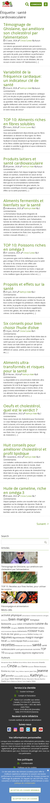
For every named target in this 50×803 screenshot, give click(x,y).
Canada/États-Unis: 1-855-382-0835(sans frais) (27, 705)
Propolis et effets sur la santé (23, 286)
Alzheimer (4, 620)
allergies (45, 615)
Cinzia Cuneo (26, 40)
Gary (17, 671)
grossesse (23, 634)
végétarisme (38, 652)
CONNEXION (36, 4)
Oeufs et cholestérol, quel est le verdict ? (22, 408)
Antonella (35, 662)
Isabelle (26, 671)
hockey (35, 634)
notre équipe (16, 641)
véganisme (26, 653)
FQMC (13, 671)
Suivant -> (43, 524)
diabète (21, 627)
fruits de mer (7, 634)
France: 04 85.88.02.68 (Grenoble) (27, 709)
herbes (30, 634)
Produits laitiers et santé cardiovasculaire (23, 161)
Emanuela (42, 667)
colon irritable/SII (25, 623)
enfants (41, 628)
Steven (19, 681)
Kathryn (36, 675)
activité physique (11, 615)
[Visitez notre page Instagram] (16, 730)
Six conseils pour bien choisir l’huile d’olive (22, 325)
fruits (41, 631)
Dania (24, 666)
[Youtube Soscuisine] (41, 730)
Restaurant (19, 646)
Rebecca (14, 681)
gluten (16, 634)
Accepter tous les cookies (25, 799)
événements (22, 631)
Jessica (16, 676)
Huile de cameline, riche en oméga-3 (24, 490)
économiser (31, 627)
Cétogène (14, 628)
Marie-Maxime (15, 679)
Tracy (24, 681)
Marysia (36, 679)
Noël (25, 641)
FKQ (9, 671)
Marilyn (24, 679)
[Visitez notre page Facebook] (9, 730)
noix (8, 641)
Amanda (42, 662)
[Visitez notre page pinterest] (22, 730)
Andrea (15, 662)
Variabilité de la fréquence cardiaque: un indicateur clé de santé (22, 78)
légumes (6, 637)
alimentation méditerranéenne (32, 615)
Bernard (4, 667)
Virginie (28, 681)
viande (18, 652)
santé (36, 644)
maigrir (29, 637)
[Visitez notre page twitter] (28, 730)
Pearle (3, 681)
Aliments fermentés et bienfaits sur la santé (23, 202)
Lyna (2, 679)
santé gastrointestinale (24, 649)
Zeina (33, 681)
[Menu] (46, 4)
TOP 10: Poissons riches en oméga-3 (24, 247)
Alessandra (4, 662)
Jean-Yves (33, 671)
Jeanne (42, 670)
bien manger (18, 619)
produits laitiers (33, 641)
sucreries (36, 649)
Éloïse (36, 666)
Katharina (26, 676)
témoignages (9, 653)
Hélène (21, 671)
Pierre (9, 681)
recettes (8, 644)
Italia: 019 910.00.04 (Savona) (26, 712)
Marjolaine (30, 679)
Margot (7, 679)
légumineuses (18, 637)
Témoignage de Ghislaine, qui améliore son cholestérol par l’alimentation (23, 31)
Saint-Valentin (27, 645)
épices (14, 631)
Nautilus (42, 679)
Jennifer (10, 675)
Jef (3, 675)
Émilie (4, 671)
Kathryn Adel (26, 88)
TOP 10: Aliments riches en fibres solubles (24, 121)
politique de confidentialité (25, 783)
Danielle (30, 667)
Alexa (10, 662)
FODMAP (32, 631)
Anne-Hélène (23, 662)
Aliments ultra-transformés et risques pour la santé (23, 366)
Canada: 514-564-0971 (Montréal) (27, 702)
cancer (14, 624)
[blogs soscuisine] (35, 730)
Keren (45, 676)
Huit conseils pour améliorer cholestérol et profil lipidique (24, 449)
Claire (19, 667)
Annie (29, 662)
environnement (6, 631)
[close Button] (48, 770)
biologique (34, 620)
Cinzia (12, 665)
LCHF (40, 634)
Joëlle (21, 676)
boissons (6, 623)
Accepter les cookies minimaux (25, 790)
